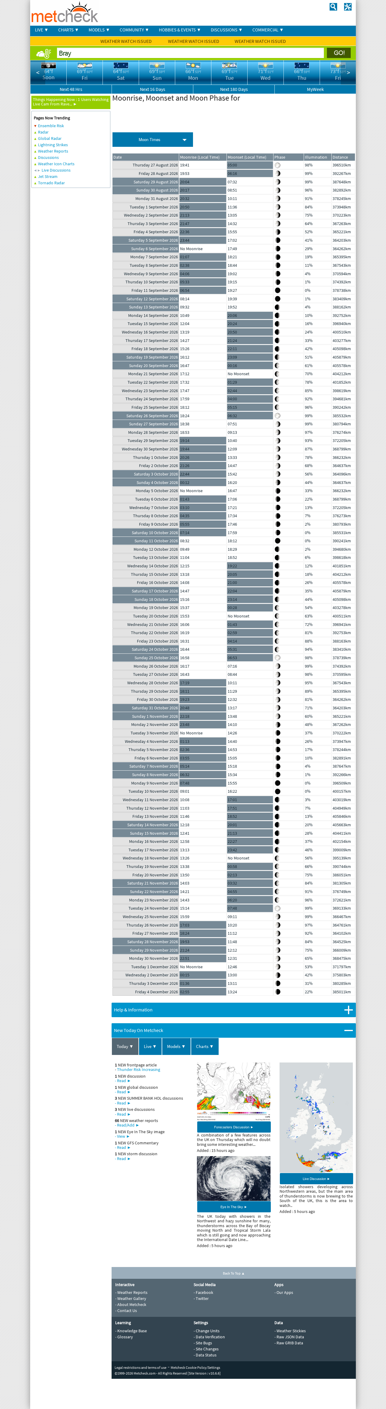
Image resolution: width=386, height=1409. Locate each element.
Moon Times (149, 139)
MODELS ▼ (99, 30)
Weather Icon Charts (56, 163)
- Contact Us (126, 1310)
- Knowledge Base (131, 1330)
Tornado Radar (51, 182)
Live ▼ (150, 1046)
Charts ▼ (205, 1046)
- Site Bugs (203, 1343)
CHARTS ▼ (68, 30)
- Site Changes (206, 1349)
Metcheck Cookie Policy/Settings (195, 1367)
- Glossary (124, 1337)
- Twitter (201, 1298)
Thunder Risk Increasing (138, 1069)
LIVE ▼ (42, 30)
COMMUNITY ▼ (134, 30)
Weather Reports (53, 151)
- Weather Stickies (290, 1330)
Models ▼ (176, 1046)
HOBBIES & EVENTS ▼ (180, 30)
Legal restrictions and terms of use (140, 1367)
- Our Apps (283, 1292)
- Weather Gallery (130, 1298)
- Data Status (205, 1355)
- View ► (122, 1136)
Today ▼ (125, 1046)
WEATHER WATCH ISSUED (126, 41)
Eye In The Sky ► (233, 1206)
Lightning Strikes (53, 144)
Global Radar (50, 138)
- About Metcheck (130, 1304)
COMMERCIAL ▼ (268, 30)
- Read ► (123, 1080)
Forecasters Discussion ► (234, 1126)
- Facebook (203, 1292)
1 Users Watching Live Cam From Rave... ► (71, 102)
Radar (43, 132)
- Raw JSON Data (289, 1337)
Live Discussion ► (316, 1178)
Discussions (48, 157)
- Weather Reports (131, 1292)
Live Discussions (56, 170)
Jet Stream (48, 176)
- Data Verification (209, 1337)
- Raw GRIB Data (288, 1343)
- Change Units (207, 1330)
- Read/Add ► (127, 1125)
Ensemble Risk (51, 125)
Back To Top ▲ (234, 1273)
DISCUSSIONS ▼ (227, 30)
